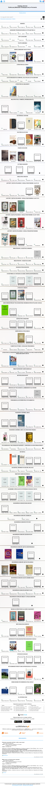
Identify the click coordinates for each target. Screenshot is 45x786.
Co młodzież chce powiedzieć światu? (35, 708)
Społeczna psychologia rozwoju (34, 709)
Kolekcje (13, 18)
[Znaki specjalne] (44, 19)
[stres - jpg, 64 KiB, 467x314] (4, 772)
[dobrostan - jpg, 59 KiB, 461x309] (5, 755)
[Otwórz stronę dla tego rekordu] (5, 26)
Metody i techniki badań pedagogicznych (6, 706)
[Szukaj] (44, 17)
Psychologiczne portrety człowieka (5, 707)
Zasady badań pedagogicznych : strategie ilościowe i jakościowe (10, 709)
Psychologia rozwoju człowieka (5, 710)
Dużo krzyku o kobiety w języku (34, 706)
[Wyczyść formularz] (41, 19)
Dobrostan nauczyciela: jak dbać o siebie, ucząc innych (13, 742)
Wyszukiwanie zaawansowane (6, 18)
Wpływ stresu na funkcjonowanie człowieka (11, 759)
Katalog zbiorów (22, 12)
